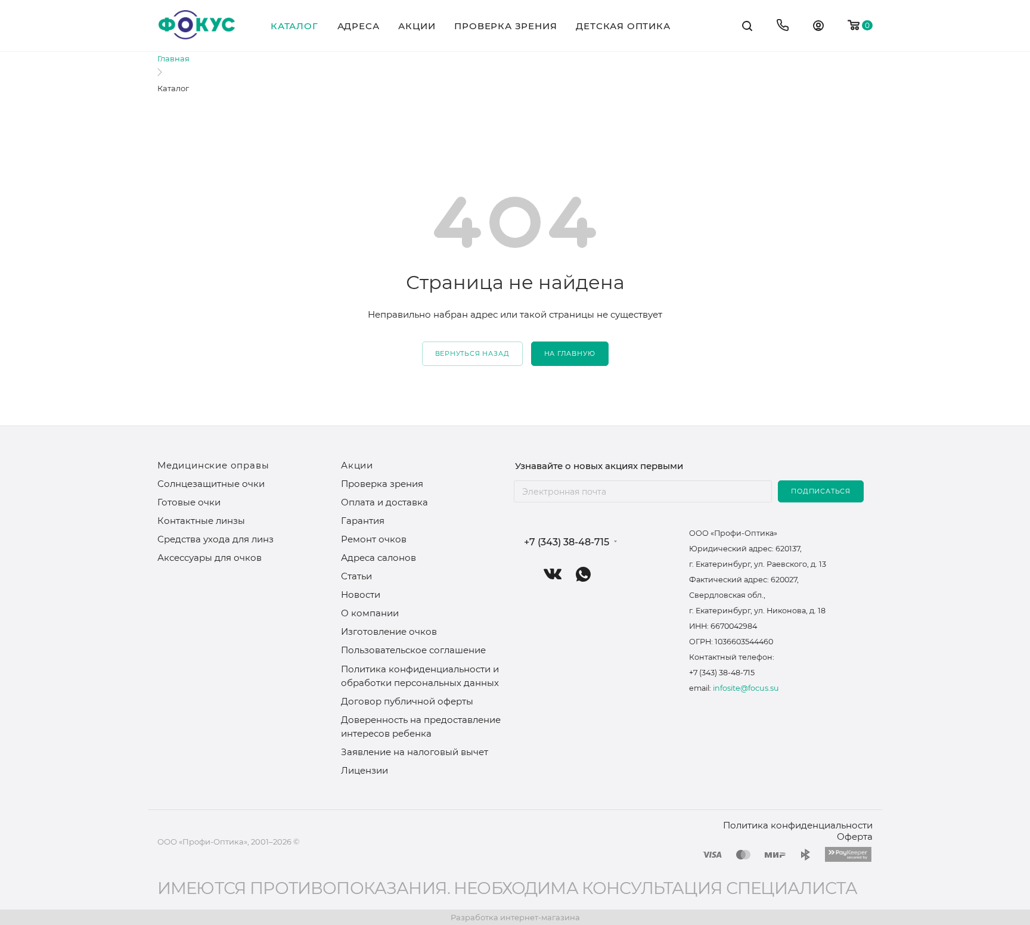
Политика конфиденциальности (798, 825)
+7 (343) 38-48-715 (566, 542)
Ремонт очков (374, 539)
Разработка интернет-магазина (515, 917)
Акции (357, 465)
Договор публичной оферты (407, 701)
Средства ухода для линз (215, 539)
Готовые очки (189, 502)
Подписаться (821, 491)
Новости (360, 594)
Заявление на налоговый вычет (414, 752)
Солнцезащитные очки (211, 483)
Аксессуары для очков (209, 557)
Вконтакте (553, 574)
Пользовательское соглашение (413, 650)
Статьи (356, 576)
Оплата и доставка (384, 502)
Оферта (855, 836)
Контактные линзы (201, 520)
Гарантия (362, 520)
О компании (370, 613)
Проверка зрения (382, 483)
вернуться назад (472, 353)
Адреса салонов (378, 557)
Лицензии (364, 770)
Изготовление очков (389, 631)
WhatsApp (583, 574)
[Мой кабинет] (818, 27)
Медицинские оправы (213, 465)
